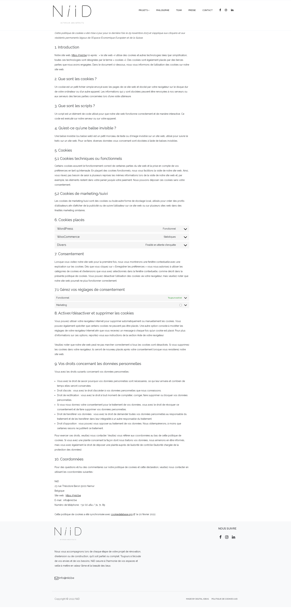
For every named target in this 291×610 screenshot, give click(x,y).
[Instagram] (226, 10)
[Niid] (71, 10)
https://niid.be (79, 55)
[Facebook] (221, 10)
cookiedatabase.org (122, 514)
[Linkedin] (233, 10)
